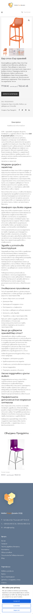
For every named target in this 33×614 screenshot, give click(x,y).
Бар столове (13, 104)
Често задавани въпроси (10, 546)
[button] (28, 20)
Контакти (5, 549)
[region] (16, 599)
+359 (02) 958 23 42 (23, 524)
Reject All (16, 610)
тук (15, 161)
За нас (3, 541)
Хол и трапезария (7, 577)
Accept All (16, 601)
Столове (13, 106)
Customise (16, 605)
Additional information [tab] (16, 126)
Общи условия (6, 552)
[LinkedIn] (29, 110)
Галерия (4, 544)
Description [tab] (16, 122)
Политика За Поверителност (12, 555)
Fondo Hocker (5, 472)
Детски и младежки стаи (10, 580)
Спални (4, 582)
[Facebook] (19, 110)
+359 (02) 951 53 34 (10, 524)
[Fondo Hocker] (16, 454)
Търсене (27, 12)
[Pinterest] (25, 110)
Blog (2, 558)
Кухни (3, 574)
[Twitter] (22, 110)
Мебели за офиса (7, 571)
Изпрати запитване (10, 94)
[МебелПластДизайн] (16, 5)
